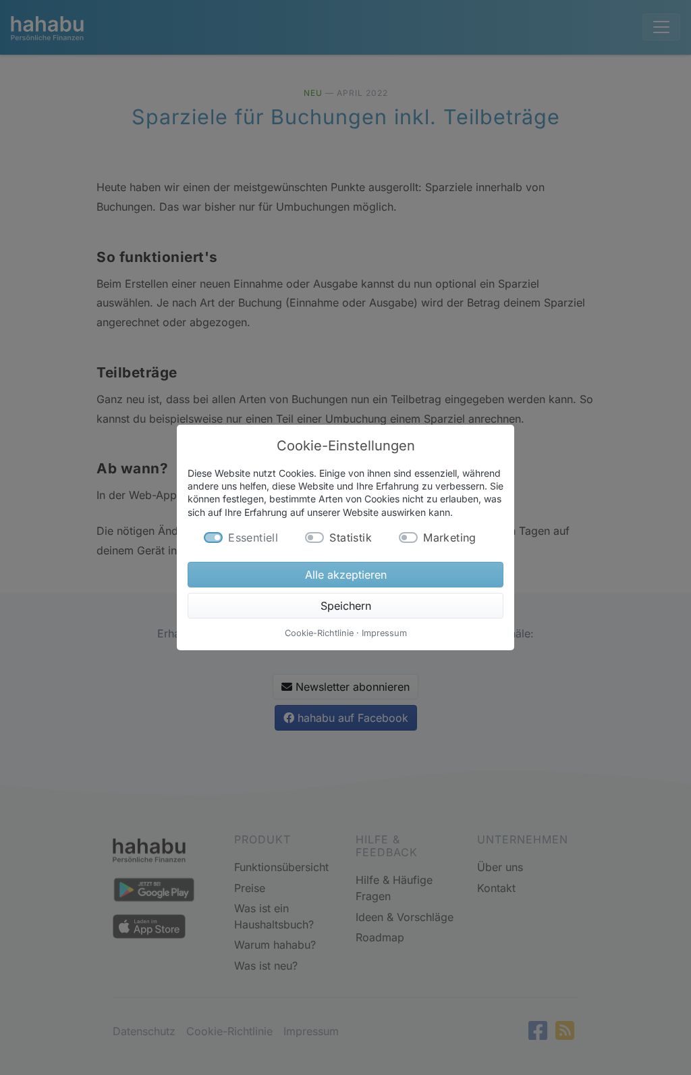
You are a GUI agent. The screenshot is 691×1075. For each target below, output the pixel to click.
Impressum (384, 633)
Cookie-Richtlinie (319, 633)
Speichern (346, 605)
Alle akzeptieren (346, 574)
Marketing (449, 537)
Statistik (350, 537)
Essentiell (253, 537)
